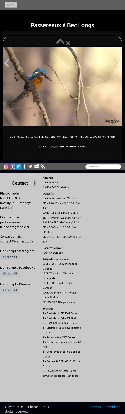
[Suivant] (118, 63)
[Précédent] (6, 63)
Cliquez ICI (10, 256)
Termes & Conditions (105, 407)
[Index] (60, 43)
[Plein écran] (68, 43)
